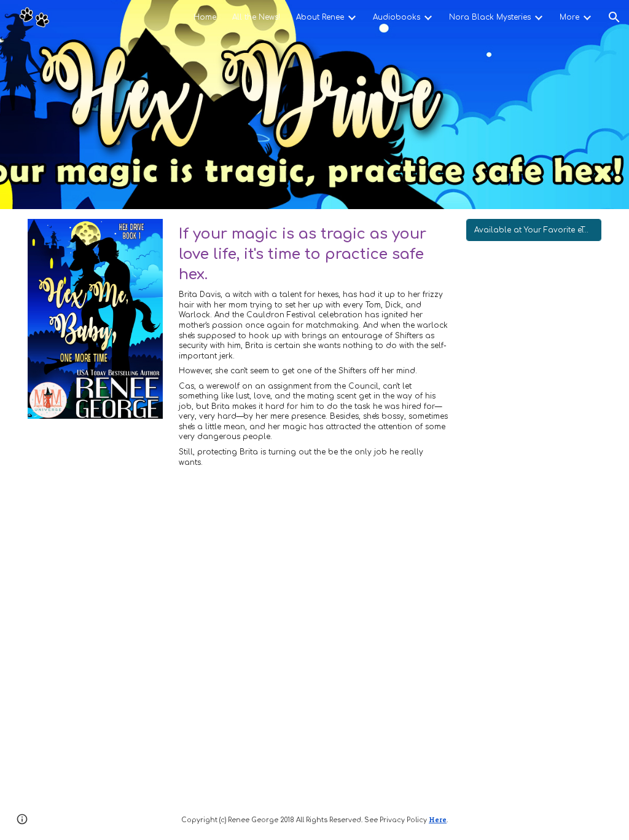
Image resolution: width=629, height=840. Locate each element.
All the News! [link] (256, 17)
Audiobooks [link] (396, 17)
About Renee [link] (320, 17)
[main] (314, 351)
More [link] (569, 17)
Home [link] (204, 17)
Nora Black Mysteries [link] (490, 17)
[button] (614, 17)
